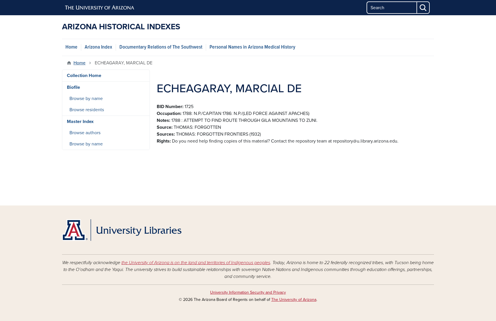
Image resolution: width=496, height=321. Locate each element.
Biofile (73, 87)
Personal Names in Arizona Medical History (252, 47)
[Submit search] (423, 7)
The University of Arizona (293, 299)
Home (71, 47)
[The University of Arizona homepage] (100, 8)
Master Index (80, 121)
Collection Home (84, 75)
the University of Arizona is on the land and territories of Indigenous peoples (195, 263)
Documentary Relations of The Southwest (160, 47)
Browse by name (86, 98)
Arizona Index (98, 47)
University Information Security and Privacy (248, 292)
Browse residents (86, 110)
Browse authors (84, 133)
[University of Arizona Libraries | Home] (121, 230)
